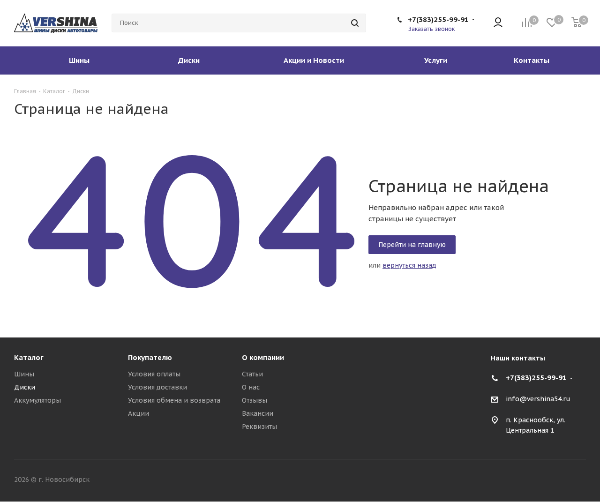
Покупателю (150, 357)
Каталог (29, 357)
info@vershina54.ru (538, 399)
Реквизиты (259, 426)
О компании (263, 357)
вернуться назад (409, 265)
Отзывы (254, 400)
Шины (24, 374)
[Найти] (355, 23)
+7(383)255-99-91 (438, 19)
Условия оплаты (154, 374)
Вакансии (257, 413)
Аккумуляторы (37, 400)
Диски (24, 387)
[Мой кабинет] (498, 23)
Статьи (252, 374)
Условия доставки (157, 387)
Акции (138, 413)
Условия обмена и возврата (174, 400)
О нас (251, 387)
